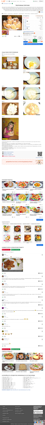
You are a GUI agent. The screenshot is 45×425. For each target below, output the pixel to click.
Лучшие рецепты (17, 406)
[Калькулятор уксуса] (27, 28)
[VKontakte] (35, 422)
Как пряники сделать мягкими (7, 371)
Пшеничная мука (27, 26)
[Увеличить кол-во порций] (42, 17)
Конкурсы (24, 1)
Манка (25, 29)
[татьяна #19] (3, 331)
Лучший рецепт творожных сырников (21, 215)
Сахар (25, 21)
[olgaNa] (3, 255)
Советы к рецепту (27, 13)
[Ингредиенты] (44, 420)
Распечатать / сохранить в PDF (8, 154)
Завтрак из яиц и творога (35, 223)
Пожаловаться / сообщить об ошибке (9, 156)
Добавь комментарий (16, 249)
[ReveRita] (3, 339)
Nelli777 (5, 307)
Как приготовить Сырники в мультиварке (21, 202)
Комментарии (15, 13)
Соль (18, 389)
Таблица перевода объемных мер (28, 31)
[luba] (3, 292)
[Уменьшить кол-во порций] (42, 18)
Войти (42, 1)
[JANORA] (3, 284)
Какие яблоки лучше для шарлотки (34, 372)
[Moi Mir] (38, 422)
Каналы (18, 1)
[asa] (3, 300)
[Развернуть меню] (44, 424)
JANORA (5, 283)
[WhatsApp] (41, 422)
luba (4, 291)
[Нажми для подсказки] (34, 33)
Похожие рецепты (10, 13)
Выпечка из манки (5, 223)
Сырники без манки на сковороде (22, 189)
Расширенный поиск (6, 417)
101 (21, 36)
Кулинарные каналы (6, 421)
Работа (21, 1)
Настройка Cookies (6, 413)
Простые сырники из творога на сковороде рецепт (36, 215)
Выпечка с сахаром (26, 223)
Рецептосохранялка (13, 1)
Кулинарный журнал (18, 411)
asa (4, 299)
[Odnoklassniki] (37, 422)
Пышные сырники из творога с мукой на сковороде (35, 202)
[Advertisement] (12, 44)
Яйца (25, 22)
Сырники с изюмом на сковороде (8, 201)
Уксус (25, 28)
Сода (25, 25)
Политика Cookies (5, 411)
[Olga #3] (3, 276)
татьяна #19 (6, 330)
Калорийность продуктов (34, 13)
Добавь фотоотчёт (6, 249)
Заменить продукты (26, 17)
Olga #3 (5, 275)
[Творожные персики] (5, 32)
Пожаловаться (5, 13)
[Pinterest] (40, 422)
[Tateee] (3, 317)
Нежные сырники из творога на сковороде (8, 190)
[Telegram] (42, 422)
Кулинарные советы (18, 408)
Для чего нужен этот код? (39, 157)
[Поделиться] (44, 422)
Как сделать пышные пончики (21, 360)
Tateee (5, 316)
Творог (11, 389)
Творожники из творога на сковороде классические (7, 215)
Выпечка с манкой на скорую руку (16, 223)
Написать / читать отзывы (8, 153)
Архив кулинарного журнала (19, 413)
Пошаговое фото (21, 13)
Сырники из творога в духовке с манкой (36, 190)
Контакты (4, 415)
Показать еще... (39, 219)
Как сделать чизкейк (33, 360)
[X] (36, 422)
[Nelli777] (3, 308)
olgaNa (5, 254)
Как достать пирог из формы (21, 371)
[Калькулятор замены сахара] (27, 21)
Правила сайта (5, 408)
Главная (4, 406)
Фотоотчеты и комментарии (7, 419)
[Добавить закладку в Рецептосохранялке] (19, 36)
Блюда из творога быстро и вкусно (27, 242)
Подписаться (38, 412)
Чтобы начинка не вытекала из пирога (8, 361)
